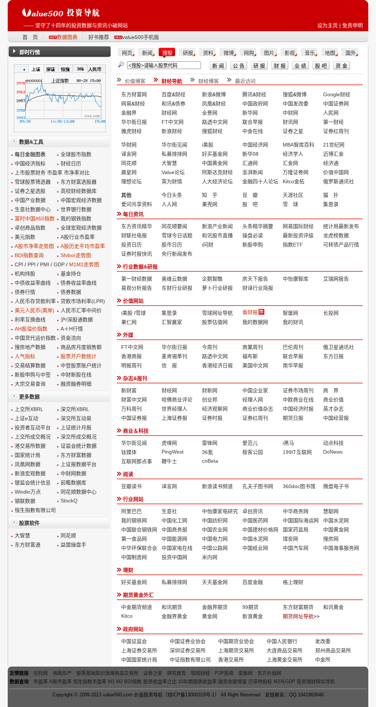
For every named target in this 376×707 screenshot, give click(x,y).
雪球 (140, 313)
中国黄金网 (215, 163)
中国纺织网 (215, 520)
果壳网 (209, 204)
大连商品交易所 (285, 650)
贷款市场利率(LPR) (83, 301)
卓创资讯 (252, 511)
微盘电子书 (336, 486)
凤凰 (207, 104)
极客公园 (252, 452)
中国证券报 (134, 418)
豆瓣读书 (131, 486)
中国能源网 (174, 539)
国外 (351, 53)
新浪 (207, 94)
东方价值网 (269, 673)
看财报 (250, 312)
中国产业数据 (30, 200)
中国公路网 (215, 548)
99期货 (250, 607)
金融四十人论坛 (260, 181)
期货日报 (293, 418)
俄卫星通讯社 (338, 347)
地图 (330, 53)
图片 (269, 53)
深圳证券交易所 (188, 650)
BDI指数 (133, 681)
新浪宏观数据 (30, 473)
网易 (126, 104)
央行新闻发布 (177, 254)
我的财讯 (293, 322)
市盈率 (40, 681)
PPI (32, 264)
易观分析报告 (136, 288)
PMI (44, 264)
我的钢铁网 (134, 520)
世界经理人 (174, 409)
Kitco (127, 616)
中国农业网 (215, 530)
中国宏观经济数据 (81, 200)
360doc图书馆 (299, 486)
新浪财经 (172, 131)
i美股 (207, 145)
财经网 (169, 113)
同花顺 (68, 535)
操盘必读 (252, 235)
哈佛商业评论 (177, 400)
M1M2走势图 (84, 264)
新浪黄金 (252, 616)
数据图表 (67, 37)
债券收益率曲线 (79, 283)
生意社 (169, 511)
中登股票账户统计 (81, 365)
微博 (229, 53)
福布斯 (250, 356)
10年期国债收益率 (197, 681)
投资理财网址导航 (316, 681)
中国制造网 (134, 557)
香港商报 (131, 356)
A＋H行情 (72, 329)
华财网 (129, 145)
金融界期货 (215, 607)
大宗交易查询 (30, 384)
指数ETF (293, 245)
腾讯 (247, 94)
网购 (249, 53)
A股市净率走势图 (34, 246)
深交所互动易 (76, 418)
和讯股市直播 (217, 235)
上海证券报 (174, 418)
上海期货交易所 (236, 650)
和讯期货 (172, 607)
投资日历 (131, 245)
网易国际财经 (298, 226)
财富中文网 (134, 400)
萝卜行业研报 (217, 288)
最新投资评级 (298, 235)
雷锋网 (209, 443)
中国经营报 (336, 418)
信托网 (40, 673)
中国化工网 (174, 520)
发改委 (322, 641)
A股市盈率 (60, 681)
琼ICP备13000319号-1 (190, 694)
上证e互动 (26, 418)
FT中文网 (173, 122)
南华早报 (293, 365)
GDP (59, 264)
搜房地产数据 (30, 347)
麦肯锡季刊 (174, 356)
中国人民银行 (282, 641)
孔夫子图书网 (257, 486)
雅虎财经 (131, 131)
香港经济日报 (217, 365)
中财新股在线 (76, 375)
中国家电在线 (177, 548)
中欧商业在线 (298, 400)
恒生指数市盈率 (89, 681)
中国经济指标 (30, 163)
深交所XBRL (75, 409)
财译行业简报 (257, 288)
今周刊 (209, 347)
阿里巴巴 (131, 511)
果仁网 (129, 322)
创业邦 (209, 400)
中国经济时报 (298, 409)
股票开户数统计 (79, 356)
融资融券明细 (76, 384)
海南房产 (62, 673)
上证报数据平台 (79, 464)
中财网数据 (73, 473)
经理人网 (252, 400)
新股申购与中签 (33, 375)
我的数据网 (255, 322)
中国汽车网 (295, 548)
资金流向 (71, 338)
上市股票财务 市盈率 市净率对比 (52, 173)
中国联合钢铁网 (139, 530)
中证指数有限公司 (190, 660)
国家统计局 (27, 455)
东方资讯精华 (136, 226)
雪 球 (290, 204)
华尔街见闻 (174, 145)
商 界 (331, 390)
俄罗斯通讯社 (338, 181)
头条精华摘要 (257, 226)
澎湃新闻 (252, 172)
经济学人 (293, 154)
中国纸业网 (255, 548)
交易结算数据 (30, 365)
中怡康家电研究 (220, 511)
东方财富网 (134, 94)
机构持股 (25, 274)
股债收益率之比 (160, 681)
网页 (127, 53)
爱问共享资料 (136, 204)
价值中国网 (336, 172)
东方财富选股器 (79, 182)
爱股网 (245, 673)
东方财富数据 (76, 455)
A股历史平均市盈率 (83, 246)
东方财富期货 (298, 607)
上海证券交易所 (139, 650)
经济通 (331, 163)
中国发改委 (295, 104)
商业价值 (333, 400)
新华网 (250, 113)
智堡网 (290, 313)
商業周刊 (252, 347)
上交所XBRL (29, 409)
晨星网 (129, 172)
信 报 (169, 365)
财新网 (209, 390)
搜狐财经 (212, 131)
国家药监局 (295, 530)
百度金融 (252, 582)
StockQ (69, 501)
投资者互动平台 (33, 427)
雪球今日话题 (177, 235)
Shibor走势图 (76, 255)
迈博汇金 (333, 154)
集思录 (331, 204)
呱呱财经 (200, 673)
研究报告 (176, 673)
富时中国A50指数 (35, 218)
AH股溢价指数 (31, 329)
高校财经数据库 (79, 191)
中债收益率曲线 (33, 283)
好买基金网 (215, 154)
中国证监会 (134, 641)
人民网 (331, 113)
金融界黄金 (174, 616)
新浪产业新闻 (217, 226)
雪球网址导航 (217, 313)
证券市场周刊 (298, 390)
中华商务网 (295, 511)
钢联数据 (25, 501)
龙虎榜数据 (336, 235)
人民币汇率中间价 (81, 310)
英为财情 (172, 181)
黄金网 (209, 616)
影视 (290, 53)
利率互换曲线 (30, 319)
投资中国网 (174, 557)
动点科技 (333, 443)
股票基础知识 (90, 673)
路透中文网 (215, 122)
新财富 (129, 390)
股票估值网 (215, 322)
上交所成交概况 (33, 437)
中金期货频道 (136, 607)
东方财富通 (27, 545)
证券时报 (212, 418)
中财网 (290, 113)
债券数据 (71, 292)
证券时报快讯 (136, 254)
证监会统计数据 (79, 446)
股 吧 (250, 204)
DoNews (333, 452)
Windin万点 (28, 492)
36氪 (207, 452)
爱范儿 (250, 443)
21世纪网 (333, 145)
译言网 (129, 154)
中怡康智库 (295, 279)
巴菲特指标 (260, 681)
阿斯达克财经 (217, 172)
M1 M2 (115, 681)
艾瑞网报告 (336, 279)
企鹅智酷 (212, 279)
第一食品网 (134, 539)
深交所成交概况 (79, 437)
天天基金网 (215, 582)
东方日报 (333, 356)
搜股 (167, 53)
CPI (19, 264)
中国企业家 (255, 390)
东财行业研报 (177, 288)
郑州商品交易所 (333, 650)
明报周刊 (131, 365)
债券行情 (25, 292)
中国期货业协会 (236, 641)
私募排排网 (174, 154)
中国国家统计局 (139, 660)
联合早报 (252, 122)
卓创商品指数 (30, 228)
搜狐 (288, 94)
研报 (188, 53)
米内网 (209, 557)
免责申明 (352, 25)
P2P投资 (224, 673)
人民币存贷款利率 (35, 301)
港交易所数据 (30, 446)
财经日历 (71, 163)
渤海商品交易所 (121, 673)
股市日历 (172, 245)
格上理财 (293, 582)
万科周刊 (131, 409)
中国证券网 (336, 104)
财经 (180, 94)
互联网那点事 (136, 461)
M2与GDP (284, 681)
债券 (180, 104)
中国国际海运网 (301, 520)
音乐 (310, 53)
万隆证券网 (295, 172)
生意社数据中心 (33, 209)
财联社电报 (134, 235)
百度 (167, 94)
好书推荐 (98, 37)
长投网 (331, 313)
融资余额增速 (232, 681)
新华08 (250, 154)
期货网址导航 (298, 616)
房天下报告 (255, 279)
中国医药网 (255, 520)
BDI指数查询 (29, 255)
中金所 (322, 660)
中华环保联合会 (139, 548)
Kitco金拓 (293, 181)
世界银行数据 (76, 209)
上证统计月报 (76, 427)
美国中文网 (255, 365)
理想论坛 (131, 181)
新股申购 (252, 245)
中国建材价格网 (260, 530)
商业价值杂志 (257, 409)
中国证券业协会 (188, 641)
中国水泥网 (336, 520)
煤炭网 (290, 539)
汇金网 (290, 163)
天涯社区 (293, 195)
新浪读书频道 (217, 486)
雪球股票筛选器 (33, 182)
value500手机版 (140, 37)
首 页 (30, 37)
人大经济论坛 (217, 181)
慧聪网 (331, 511)
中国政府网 (255, 104)
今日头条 (172, 195)
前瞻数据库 (73, 483)
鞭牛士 (169, 461)
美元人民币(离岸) (34, 310)
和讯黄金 (333, 607)
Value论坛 (173, 172)
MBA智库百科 (298, 145)
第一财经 (333, 122)
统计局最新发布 (341, 226)
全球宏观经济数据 (81, 228)
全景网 (209, 113)
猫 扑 (331, 195)
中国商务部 (174, 530)
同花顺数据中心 (79, 492)
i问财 (207, 245)
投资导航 (153, 694)
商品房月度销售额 (81, 347)
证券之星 (293, 131)
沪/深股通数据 (77, 319)
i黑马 (288, 443)
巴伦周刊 (293, 347)
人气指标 (25, 356)
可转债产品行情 (341, 245)
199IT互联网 (297, 452)
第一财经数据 (136, 279)
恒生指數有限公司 (35, 510)
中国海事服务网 (341, 548)
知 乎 (209, 195)
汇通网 (250, 163)
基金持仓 (71, 274)
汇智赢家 (172, 322)
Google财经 (336, 94)
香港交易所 (231, 660)
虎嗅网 (169, 443)
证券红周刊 (336, 131)
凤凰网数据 (27, 464)
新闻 (147, 53)
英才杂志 (333, 409)
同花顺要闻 (174, 226)
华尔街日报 (134, 122)
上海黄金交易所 (285, 660)
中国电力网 (215, 539)
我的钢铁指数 (76, 218)
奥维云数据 (174, 279)
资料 (208, 53)
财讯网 (290, 122)
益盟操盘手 (73, 545)
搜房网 (331, 539)
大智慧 (22, 535)
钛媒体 (129, 452)
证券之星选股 (30, 191)
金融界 (129, 113)
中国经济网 (255, 145)
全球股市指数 (76, 154)
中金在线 (252, 131)
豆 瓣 (250, 195)
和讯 (167, 104)
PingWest (173, 452)
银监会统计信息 (33, 483)
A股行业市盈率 (78, 237)
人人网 (169, 204)
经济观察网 (215, 409)
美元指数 (25, 237)
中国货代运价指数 (35, 338)
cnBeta (210, 461)
